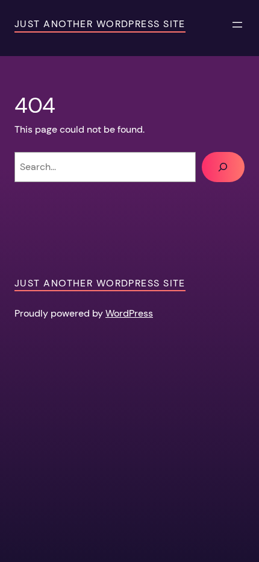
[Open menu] (237, 24)
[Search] (223, 167)
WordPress (129, 313)
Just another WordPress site (100, 23)
